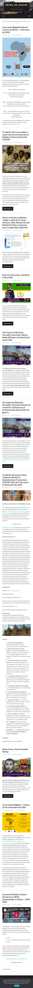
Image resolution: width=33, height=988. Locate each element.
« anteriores (6, 969)
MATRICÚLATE (16, 524)
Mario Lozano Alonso (13, 590)
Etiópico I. (9, 937)
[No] (31, 983)
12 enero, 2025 (6, 754)
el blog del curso (8, 527)
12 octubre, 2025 (7, 142)
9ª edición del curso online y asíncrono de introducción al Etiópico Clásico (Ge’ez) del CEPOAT (15, 136)
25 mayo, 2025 (6, 280)
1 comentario (18, 142)
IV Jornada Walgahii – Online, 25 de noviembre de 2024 (16, 806)
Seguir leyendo (8, 208)
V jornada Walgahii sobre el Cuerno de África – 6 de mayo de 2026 (16, 29)
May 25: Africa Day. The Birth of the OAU (16, 276)
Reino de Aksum (16, 5)
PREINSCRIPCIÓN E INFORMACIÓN (16, 959)
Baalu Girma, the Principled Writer (15, 750)
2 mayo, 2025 (6, 342)
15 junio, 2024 (6, 904)
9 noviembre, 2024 (7, 810)
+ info (16, 606)
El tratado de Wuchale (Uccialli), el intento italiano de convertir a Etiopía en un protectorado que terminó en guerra (16, 407)
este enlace (17, 124)
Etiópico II (9, 939)
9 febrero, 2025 (6, 487)
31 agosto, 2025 (6, 230)
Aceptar (17, 985)
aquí (18, 955)
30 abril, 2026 (6, 35)
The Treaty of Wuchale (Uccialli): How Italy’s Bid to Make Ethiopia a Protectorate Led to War (16, 336)
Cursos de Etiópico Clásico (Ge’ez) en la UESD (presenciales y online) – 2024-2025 (16, 898)
